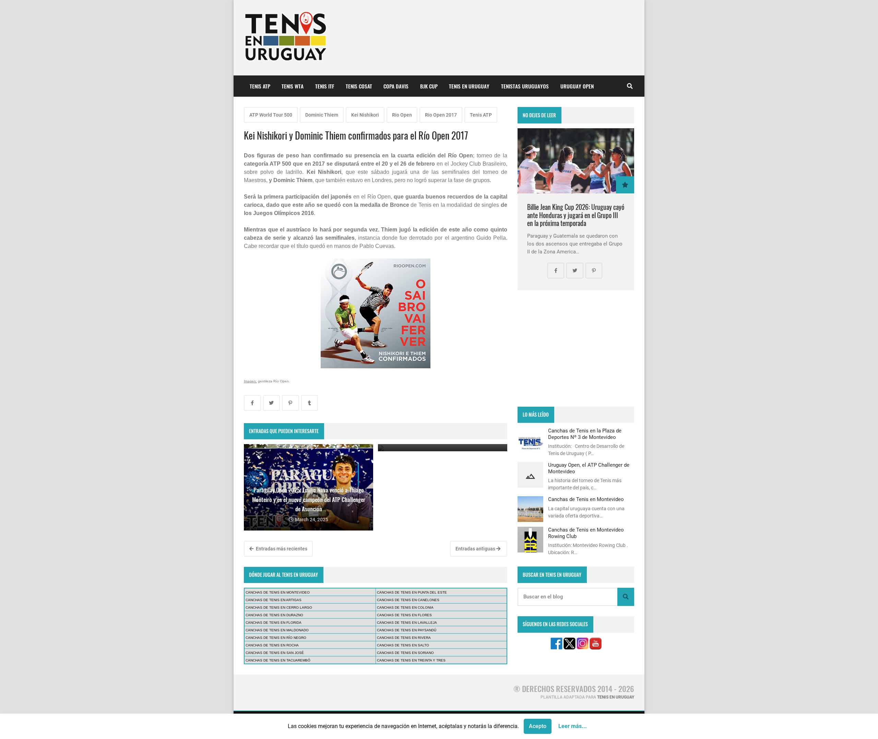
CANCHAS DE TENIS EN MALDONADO (277, 630)
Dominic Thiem (321, 115)
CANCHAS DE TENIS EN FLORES (404, 615)
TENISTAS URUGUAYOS (525, 86)
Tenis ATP (481, 115)
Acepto (537, 726)
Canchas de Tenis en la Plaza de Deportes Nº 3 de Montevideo (584, 434)
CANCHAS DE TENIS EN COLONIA (405, 607)
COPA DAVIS (395, 86)
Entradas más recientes (281, 548)
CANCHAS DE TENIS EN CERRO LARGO (279, 607)
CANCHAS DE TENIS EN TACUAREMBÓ (278, 660)
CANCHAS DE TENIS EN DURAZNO (274, 615)
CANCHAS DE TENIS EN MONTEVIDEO (278, 592)
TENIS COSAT (359, 86)
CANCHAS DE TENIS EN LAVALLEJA (407, 622)
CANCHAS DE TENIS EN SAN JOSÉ (275, 653)
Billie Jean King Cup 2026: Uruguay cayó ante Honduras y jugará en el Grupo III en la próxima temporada (575, 215)
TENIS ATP (260, 86)
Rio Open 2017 (441, 115)
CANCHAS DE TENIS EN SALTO (403, 645)
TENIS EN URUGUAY (469, 86)
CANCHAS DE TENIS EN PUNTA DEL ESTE (412, 592)
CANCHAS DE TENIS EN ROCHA (272, 645)
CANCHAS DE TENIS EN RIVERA (404, 638)
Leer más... (572, 726)
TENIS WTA (293, 86)
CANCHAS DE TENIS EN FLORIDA (273, 622)
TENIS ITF (324, 86)
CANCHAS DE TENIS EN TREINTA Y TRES (411, 660)
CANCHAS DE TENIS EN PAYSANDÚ (406, 630)
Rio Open (402, 115)
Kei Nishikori (365, 115)
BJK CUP (429, 86)
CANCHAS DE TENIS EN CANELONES (408, 600)
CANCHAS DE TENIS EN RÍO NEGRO (276, 638)
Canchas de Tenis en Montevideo (586, 499)
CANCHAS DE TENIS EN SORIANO (405, 653)
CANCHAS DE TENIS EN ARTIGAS (273, 600)
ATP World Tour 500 (270, 115)
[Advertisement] (576, 348)
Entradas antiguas (475, 548)
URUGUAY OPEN (577, 86)
